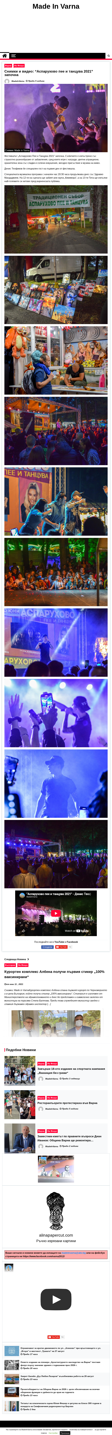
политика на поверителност (81, 1430)
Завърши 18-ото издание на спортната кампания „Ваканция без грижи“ (71, 1070)
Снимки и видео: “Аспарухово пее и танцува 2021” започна (48, 73)
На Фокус (19, 65)
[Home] (4, 56)
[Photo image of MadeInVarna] (9, 1268)
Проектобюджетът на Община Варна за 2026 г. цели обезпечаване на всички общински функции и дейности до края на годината (60, 1390)
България (10, 965)
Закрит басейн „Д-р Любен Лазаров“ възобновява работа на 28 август (57, 1376)
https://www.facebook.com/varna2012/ (44, 1256)
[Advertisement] (56, 31)
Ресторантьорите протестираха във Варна (67, 1103)
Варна (8, 65)
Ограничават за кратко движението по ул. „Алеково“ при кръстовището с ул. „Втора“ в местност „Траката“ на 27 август (61, 1349)
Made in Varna (59, 1158)
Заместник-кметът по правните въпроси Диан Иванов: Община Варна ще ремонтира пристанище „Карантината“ (69, 1138)
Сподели (47, 947)
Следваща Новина (15, 959)
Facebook (72, 942)
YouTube (59, 942)
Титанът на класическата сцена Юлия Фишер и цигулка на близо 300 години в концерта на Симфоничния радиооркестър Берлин (61, 1404)
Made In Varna (56, 6)
